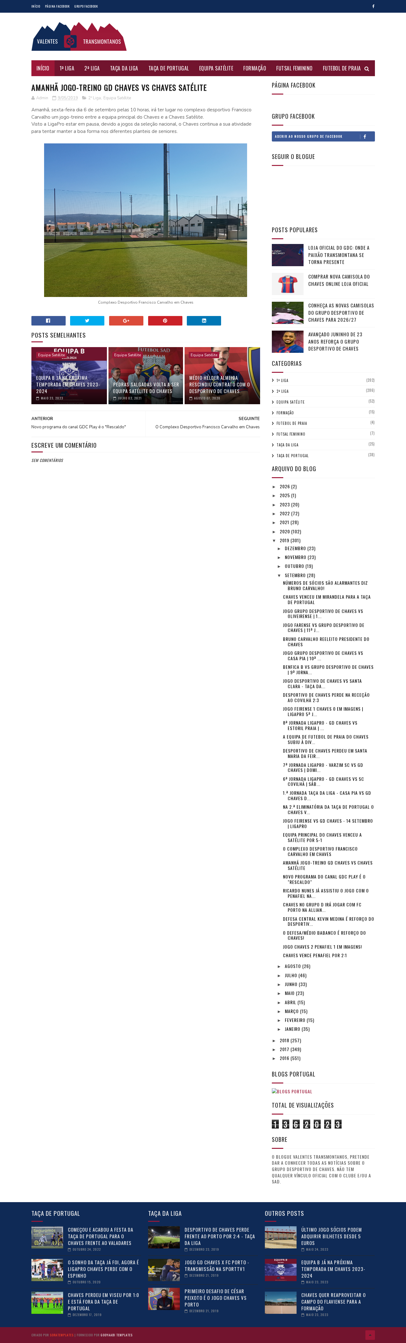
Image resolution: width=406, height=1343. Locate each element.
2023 (285, 504)
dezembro (296, 548)
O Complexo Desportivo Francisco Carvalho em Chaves (320, 851)
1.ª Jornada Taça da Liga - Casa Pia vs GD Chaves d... (327, 795)
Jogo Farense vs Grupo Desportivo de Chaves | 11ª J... (323, 628)
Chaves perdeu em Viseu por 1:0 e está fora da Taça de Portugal (103, 1301)
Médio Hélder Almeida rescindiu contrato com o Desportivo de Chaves (219, 384)
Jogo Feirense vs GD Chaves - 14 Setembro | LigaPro (328, 823)
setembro (296, 575)
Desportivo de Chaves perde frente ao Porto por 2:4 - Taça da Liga (220, 1236)
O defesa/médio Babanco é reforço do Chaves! (324, 935)
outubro (295, 566)
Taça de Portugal (168, 68)
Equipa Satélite (216, 68)
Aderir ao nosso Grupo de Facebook (309, 136)
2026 (285, 486)
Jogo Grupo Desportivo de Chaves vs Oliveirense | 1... (323, 614)
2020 (285, 531)
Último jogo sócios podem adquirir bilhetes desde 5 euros (331, 1236)
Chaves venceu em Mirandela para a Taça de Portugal (327, 599)
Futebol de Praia (342, 68)
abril (291, 1002)
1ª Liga (67, 68)
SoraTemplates (62, 1335)
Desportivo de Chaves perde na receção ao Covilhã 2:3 (326, 697)
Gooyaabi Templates (117, 1335)
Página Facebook (57, 6)
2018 (285, 1040)
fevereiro (296, 1020)
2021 (285, 522)
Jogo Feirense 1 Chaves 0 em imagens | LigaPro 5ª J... (323, 711)
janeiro (293, 1028)
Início (35, 6)
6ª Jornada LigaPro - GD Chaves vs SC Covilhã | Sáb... (323, 781)
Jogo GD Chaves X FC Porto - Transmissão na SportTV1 (217, 1265)
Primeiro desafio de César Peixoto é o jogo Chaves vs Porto (216, 1297)
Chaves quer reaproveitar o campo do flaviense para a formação (333, 1301)
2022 (285, 513)
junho (292, 984)
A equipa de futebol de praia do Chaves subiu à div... (326, 739)
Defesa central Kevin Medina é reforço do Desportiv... (328, 921)
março (292, 1011)
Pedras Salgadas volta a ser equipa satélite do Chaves (146, 387)
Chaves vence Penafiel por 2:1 (315, 955)
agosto (293, 966)
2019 (285, 540)
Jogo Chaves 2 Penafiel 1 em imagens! (322, 946)
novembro (296, 557)
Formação (254, 68)
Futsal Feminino (294, 68)
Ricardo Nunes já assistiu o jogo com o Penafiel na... (326, 893)
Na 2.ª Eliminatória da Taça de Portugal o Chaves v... (328, 809)
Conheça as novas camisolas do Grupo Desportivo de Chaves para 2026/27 (341, 312)
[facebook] (373, 6)
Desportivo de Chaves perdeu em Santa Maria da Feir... (325, 753)
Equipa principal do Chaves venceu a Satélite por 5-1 (322, 837)
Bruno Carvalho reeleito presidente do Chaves (326, 641)
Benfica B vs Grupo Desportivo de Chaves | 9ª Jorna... (328, 669)
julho (291, 975)
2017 (285, 1049)
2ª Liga (92, 68)
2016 (285, 1058)
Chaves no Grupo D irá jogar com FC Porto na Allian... (322, 907)
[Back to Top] (370, 1335)
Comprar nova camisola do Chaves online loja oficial (339, 280)
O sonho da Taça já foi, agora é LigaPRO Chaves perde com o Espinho (103, 1269)
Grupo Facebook (86, 6)
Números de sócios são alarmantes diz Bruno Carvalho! (325, 585)
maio (290, 993)
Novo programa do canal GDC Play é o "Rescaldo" (324, 879)
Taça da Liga (124, 68)
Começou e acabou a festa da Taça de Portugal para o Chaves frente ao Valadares (100, 1236)
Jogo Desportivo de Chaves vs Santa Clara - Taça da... (322, 683)
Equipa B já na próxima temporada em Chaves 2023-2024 (68, 384)
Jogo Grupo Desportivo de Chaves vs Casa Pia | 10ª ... (323, 655)
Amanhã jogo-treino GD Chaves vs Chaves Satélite (328, 865)
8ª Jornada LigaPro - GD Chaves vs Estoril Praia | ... (320, 725)
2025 (285, 495)
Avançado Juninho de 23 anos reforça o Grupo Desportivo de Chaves (335, 341)
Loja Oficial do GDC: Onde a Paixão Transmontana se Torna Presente (339, 254)
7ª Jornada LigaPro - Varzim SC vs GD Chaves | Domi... (323, 767)
